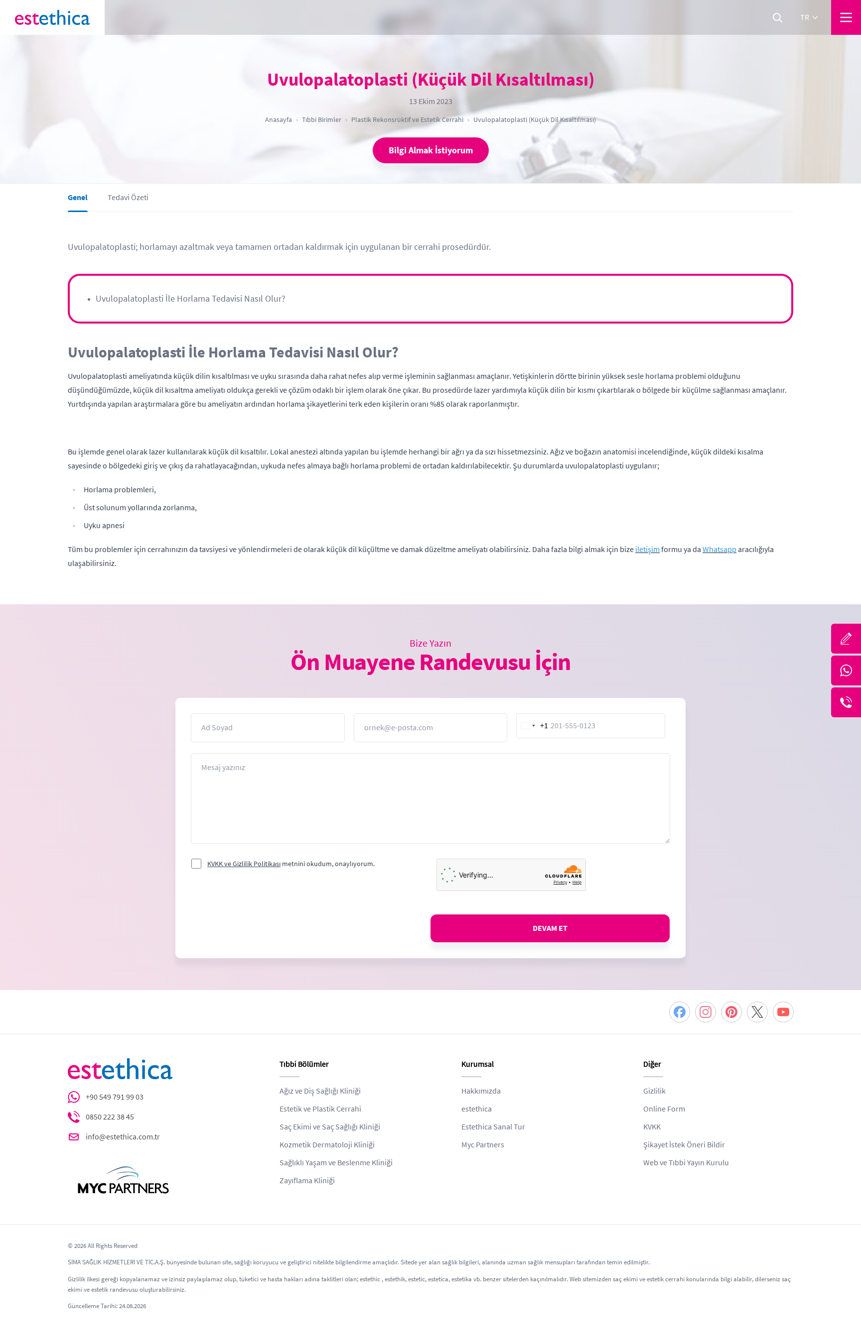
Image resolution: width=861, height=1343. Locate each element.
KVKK (652, 1126)
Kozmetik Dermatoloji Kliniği (327, 1144)
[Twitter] (757, 1012)
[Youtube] (783, 1012)
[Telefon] (846, 702)
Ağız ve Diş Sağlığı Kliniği (320, 1091)
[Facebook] (680, 1012)
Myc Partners (482, 1144)
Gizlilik (654, 1091)
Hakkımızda (481, 1091)
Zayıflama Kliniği (307, 1180)
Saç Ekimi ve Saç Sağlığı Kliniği (330, 1126)
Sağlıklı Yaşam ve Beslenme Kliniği (336, 1162)
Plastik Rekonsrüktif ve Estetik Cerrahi (407, 119)
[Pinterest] (731, 1012)
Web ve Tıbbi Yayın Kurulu (686, 1162)
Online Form (664, 1109)
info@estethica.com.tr (123, 1136)
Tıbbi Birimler (321, 119)
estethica (476, 1109)
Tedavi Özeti (128, 197)
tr (804, 17)
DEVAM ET (550, 928)
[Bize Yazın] (846, 639)
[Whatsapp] (846, 670)
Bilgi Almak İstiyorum (431, 150)
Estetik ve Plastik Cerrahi (320, 1109)
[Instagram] (706, 1012)
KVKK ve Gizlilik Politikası (244, 864)
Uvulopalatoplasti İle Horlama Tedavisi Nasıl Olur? (191, 299)
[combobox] (532, 725)
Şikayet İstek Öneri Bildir (684, 1144)
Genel (78, 197)
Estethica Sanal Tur (493, 1126)
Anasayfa (278, 119)
